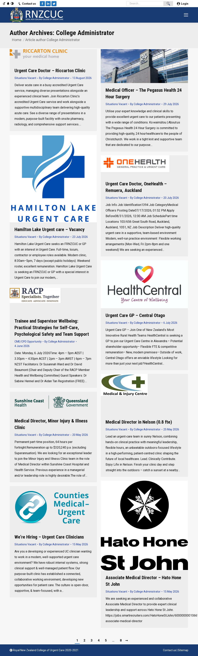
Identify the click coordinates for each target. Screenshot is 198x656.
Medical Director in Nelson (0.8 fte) (139, 422)
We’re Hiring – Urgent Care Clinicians (49, 537)
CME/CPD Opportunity (28, 341)
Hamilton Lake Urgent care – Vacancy (50, 229)
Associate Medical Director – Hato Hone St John (143, 581)
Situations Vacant (25, 78)
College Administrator (85, 33)
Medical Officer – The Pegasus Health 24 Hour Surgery (144, 93)
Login (184, 3)
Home (16, 40)
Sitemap (183, 650)
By (54, 78)
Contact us (29, 3)
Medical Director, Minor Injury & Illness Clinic (51, 424)
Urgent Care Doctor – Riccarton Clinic (50, 70)
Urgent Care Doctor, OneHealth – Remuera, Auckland (136, 187)
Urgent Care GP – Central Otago (135, 315)
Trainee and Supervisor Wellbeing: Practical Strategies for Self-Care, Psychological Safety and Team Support (52, 327)
